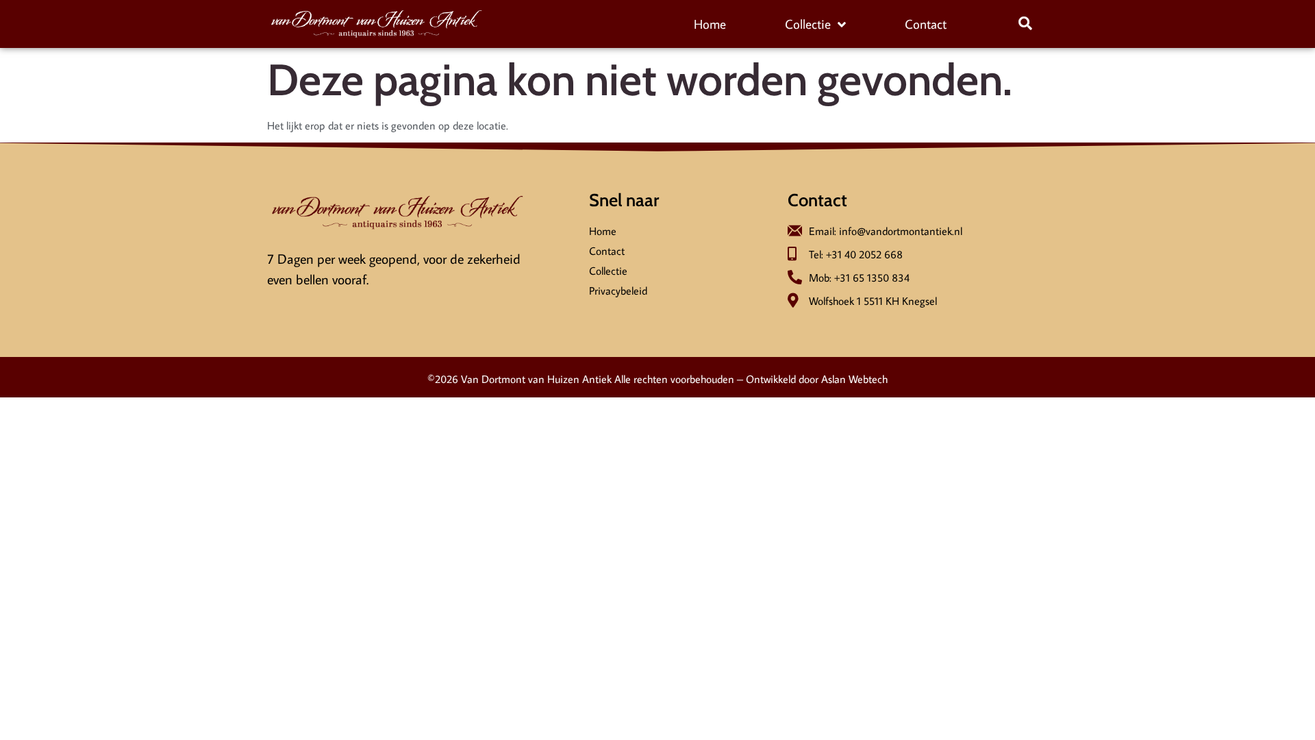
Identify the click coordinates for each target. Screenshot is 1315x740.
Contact (926, 23)
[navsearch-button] (1025, 24)
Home (710, 23)
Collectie (808, 23)
